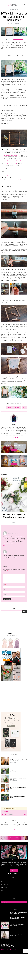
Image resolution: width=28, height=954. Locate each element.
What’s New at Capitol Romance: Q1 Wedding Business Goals (17, 924)
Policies (21, 949)
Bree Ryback (14, 424)
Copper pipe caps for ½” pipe (10, 163)
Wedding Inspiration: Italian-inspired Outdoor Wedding (17, 769)
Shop (2, 890)
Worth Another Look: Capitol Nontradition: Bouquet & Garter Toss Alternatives (18, 760)
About (2, 894)
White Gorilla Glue (17, 180)
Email (4, 589)
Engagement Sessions (14, 456)
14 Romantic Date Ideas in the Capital (17, 934)
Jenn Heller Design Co (18, 39)
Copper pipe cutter (8, 175)
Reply (4, 545)
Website (4, 594)
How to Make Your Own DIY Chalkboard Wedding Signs (18, 788)
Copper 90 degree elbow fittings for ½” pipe (14, 160)
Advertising (13, 949)
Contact (14, 870)
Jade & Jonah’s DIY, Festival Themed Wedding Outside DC (17, 797)
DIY (11, 9)
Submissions (4, 949)
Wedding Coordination (5, 887)
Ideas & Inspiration (4, 884)
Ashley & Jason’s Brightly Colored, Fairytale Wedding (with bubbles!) (18, 912)
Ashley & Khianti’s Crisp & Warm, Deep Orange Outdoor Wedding (17, 917)
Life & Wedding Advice (14, 442)
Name (4, 584)
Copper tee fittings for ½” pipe (10, 155)
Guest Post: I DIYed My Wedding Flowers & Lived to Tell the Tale (18, 778)
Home (2, 881)
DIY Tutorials (15, 9)
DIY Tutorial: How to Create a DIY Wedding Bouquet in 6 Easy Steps (14, 515)
